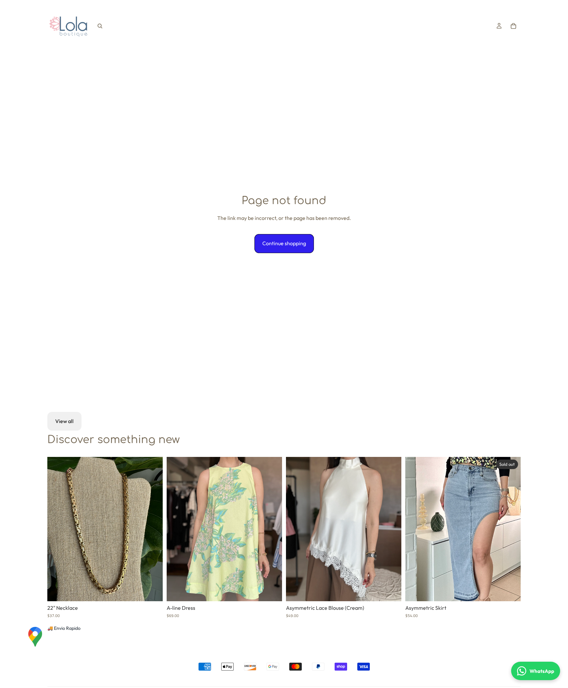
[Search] (100, 26)
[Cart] (513, 26)
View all (64, 421)
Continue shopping (284, 243)
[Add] (152, 591)
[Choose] (272, 591)
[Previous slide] (176, 529)
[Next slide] (272, 529)
